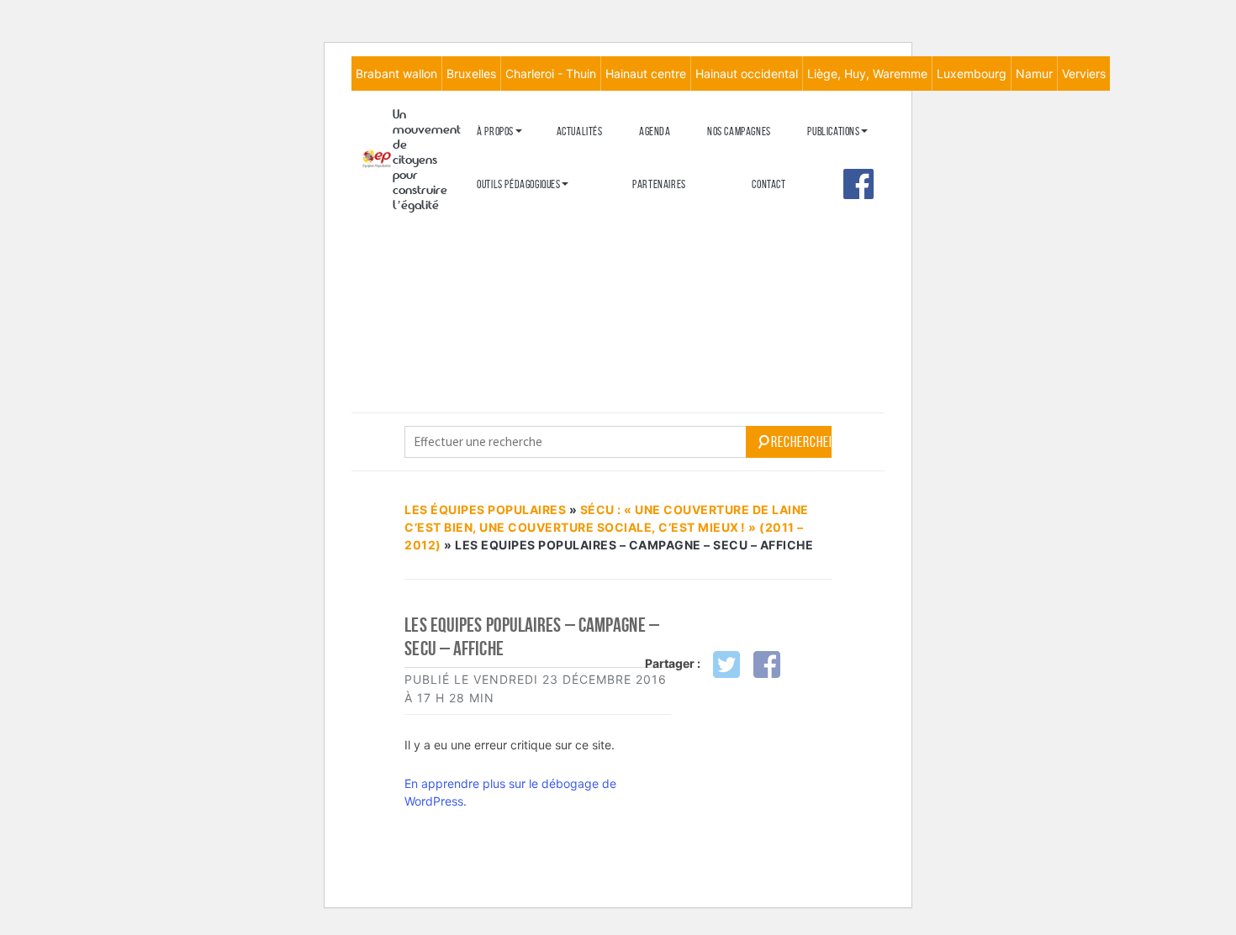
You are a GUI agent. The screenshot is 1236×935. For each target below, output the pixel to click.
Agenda (655, 131)
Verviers (1084, 73)
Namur (1034, 73)
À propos (495, 131)
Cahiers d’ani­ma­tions (521, 211)
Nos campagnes (739, 131)
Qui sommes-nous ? (515, 158)
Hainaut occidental (746, 73)
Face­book (858, 184)
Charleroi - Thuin (550, 73)
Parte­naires (659, 184)
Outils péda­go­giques (518, 184)
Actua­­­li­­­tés (580, 131)
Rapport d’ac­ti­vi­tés (518, 242)
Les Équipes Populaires (485, 509)
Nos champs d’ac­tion (519, 214)
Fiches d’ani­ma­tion (515, 239)
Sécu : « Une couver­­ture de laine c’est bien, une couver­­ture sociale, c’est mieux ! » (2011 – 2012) (606, 527)
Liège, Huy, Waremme (867, 73)
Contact (768, 184)
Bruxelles (471, 73)
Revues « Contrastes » (854, 158)
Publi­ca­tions (833, 131)
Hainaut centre (645, 73)
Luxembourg (971, 73)
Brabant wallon (396, 73)
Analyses (827, 232)
